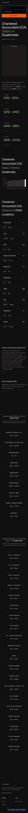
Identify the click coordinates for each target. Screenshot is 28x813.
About (3, 801)
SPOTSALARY (6, 2)
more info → (5, 372)
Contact (4, 804)
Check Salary (14, 15)
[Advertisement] (14, 61)
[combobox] (14, 8)
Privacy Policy (18, 801)
